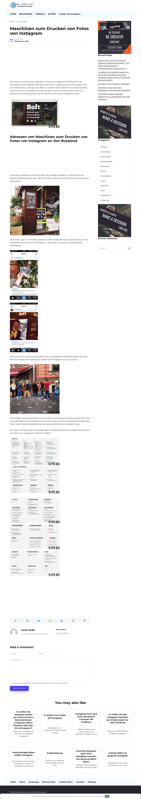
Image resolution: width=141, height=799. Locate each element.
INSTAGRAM (105, 157)
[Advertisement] (50, 65)
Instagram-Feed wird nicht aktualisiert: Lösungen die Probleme (86, 718)
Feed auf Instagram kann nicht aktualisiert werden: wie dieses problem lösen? (86, 756)
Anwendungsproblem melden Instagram (23, 753)
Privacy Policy (49, 782)
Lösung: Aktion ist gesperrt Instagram (118, 754)
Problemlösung (55, 753)
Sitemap (92, 782)
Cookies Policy (66, 782)
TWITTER (104, 186)
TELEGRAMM (105, 176)
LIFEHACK (40, 14)
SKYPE (103, 171)
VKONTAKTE (105, 195)
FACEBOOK (105, 152)
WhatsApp (104, 200)
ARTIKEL (52, 14)
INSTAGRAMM (25, 14)
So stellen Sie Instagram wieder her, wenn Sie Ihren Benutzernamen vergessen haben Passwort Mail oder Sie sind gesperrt (23, 720)
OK (107, 796)
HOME (13, 14)
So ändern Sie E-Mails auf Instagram (114, 84)
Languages (33, 782)
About (22, 782)
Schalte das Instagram (70, 14)
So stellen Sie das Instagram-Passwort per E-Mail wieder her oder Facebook (114, 96)
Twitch (103, 181)
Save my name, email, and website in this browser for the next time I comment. (40, 683)
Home (13, 782)
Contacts (80, 782)
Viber (102, 191)
